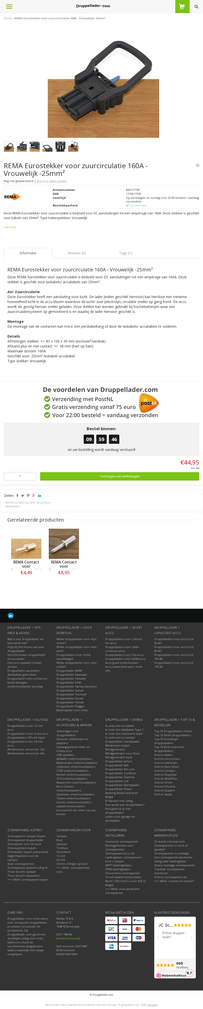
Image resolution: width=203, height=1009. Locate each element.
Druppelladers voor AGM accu (125, 659)
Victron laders (163, 755)
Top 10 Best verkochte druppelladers (169, 749)
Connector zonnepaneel (121, 841)
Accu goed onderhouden (121, 663)
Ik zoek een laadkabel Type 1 (124, 729)
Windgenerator (115, 749)
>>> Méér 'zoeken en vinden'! (174, 881)
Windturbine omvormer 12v (26, 749)
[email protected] (68, 938)
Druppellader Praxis (118, 789)
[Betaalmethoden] (111, 920)
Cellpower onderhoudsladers (75, 766)
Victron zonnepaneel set (170, 877)
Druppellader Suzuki (70, 690)
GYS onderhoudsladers (71, 778)
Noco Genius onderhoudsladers (68, 788)
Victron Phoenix (165, 786)
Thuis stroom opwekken (23, 875)
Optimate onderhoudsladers (75, 794)
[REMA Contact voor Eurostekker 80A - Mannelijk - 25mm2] (26, 544)
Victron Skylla (163, 794)
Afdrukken (13, 506)
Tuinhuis (62, 848)
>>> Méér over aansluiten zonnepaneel (122, 891)
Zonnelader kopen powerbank (27, 852)
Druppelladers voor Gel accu (124, 655)
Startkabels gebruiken (21, 674)
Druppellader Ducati (69, 698)
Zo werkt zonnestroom (169, 841)
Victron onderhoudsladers (73, 802)
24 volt (60, 860)
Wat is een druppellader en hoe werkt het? (25, 641)
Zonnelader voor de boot (24, 844)
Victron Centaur (164, 770)
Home (8, 18)
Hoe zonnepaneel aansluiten (173, 857)
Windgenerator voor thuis (122, 753)
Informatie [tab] (28, 253)
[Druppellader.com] (93, 6)
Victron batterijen (166, 763)
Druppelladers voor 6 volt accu (27, 733)
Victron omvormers (167, 759)
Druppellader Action (118, 761)
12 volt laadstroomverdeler (123, 877)
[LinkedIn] (10, 615)
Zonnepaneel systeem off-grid (27, 867)
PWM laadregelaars (117, 869)
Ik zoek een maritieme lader (124, 733)
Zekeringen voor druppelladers (67, 733)
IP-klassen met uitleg (119, 801)
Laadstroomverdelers (70, 806)
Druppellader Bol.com (120, 769)
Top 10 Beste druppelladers (172, 735)
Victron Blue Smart (166, 766)
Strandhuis (63, 852)
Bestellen (26, 583)
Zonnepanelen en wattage (171, 853)
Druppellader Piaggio (70, 706)
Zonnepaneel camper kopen (26, 836)
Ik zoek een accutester (120, 737)
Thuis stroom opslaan (21, 871)
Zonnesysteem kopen (21, 848)
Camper (61, 836)
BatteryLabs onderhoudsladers (76, 763)
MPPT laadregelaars (118, 865)
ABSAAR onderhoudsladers (74, 759)
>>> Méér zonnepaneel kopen (27, 879)
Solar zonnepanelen (20, 864)
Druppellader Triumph (71, 694)
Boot (59, 840)
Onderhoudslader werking (25, 686)
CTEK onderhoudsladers (72, 770)
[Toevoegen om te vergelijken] (197, 165)
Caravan (61, 844)
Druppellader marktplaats (122, 741)
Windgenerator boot (118, 757)
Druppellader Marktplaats (122, 785)
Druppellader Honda (70, 702)
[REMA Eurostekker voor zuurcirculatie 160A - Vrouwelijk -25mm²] (103, 83)
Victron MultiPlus (165, 778)
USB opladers (65, 755)
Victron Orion (163, 782)
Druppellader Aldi (117, 765)
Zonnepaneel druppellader (25, 840)
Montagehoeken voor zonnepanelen (119, 847)
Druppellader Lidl (116, 781)
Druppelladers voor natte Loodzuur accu (122, 649)
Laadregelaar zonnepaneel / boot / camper (124, 859)
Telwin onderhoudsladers (73, 798)
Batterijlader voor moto (72, 710)
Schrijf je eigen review (51, 181)
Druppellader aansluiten (23, 670)
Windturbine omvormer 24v (26, 753)
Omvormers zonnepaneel (122, 873)
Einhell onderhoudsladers (73, 774)
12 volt (60, 856)
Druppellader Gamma (119, 777)
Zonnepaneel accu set (120, 853)
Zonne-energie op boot (72, 864)
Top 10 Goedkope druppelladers (166, 741)
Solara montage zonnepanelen (174, 865)
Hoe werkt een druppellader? (124, 805)
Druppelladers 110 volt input (26, 737)
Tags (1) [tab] (125, 253)
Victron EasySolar (165, 774)
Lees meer (10, 227)
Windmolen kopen (117, 745)
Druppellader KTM (68, 682)
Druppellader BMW (69, 670)
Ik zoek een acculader (119, 725)
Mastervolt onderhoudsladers (76, 782)
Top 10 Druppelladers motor (173, 731)
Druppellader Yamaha (71, 678)
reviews (152, 1005)
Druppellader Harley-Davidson (76, 686)
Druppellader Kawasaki (71, 674)
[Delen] (17, 495)
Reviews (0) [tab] (77, 253)
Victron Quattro (164, 790)
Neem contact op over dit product (28, 502)
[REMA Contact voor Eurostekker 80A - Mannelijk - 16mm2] (64, 544)
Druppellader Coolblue (120, 773)
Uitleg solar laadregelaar (170, 861)
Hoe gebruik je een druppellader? (118, 810)
